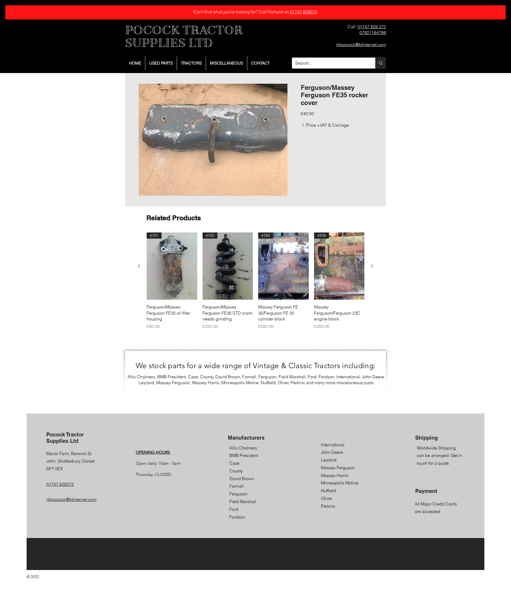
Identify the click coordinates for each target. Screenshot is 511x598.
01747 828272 (303, 11)
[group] (255, 281)
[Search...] (380, 63)
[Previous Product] (139, 266)
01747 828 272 (371, 26)
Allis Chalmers (243, 448)
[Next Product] (372, 266)
